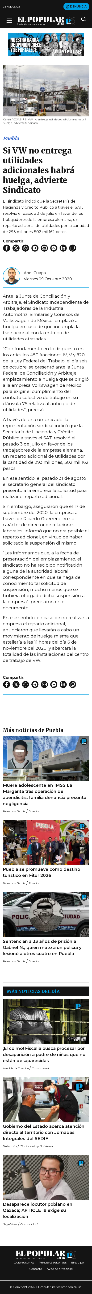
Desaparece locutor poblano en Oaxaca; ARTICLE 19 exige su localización (37, 1210)
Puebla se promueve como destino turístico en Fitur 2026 (41, 872)
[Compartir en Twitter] (16, 248)
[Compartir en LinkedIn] (63, 248)
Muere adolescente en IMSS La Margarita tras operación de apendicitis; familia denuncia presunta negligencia (44, 794)
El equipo (77, 1262)
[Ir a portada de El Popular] (46, 20)
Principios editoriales (53, 1262)
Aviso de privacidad (60, 1269)
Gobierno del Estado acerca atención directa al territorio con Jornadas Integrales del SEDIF (43, 1132)
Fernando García (14, 811)
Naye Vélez (10, 1224)
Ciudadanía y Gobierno (36, 1146)
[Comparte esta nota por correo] (44, 248)
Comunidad (40, 1068)
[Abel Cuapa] (11, 275)
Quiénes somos (24, 1262)
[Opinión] (46, 44)
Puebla (11, 138)
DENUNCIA (78, 6)
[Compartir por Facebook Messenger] (54, 248)
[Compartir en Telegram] (35, 248)
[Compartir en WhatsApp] (25, 248)
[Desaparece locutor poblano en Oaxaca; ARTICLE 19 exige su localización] (46, 1177)
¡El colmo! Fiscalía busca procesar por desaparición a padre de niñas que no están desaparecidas (44, 1054)
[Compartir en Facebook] (6, 248)
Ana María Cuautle (16, 1068)
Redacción (10, 1146)
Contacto (35, 1269)
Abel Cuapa (35, 273)
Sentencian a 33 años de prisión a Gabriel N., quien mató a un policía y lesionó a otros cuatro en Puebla (42, 947)
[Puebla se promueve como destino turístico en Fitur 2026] (46, 842)
